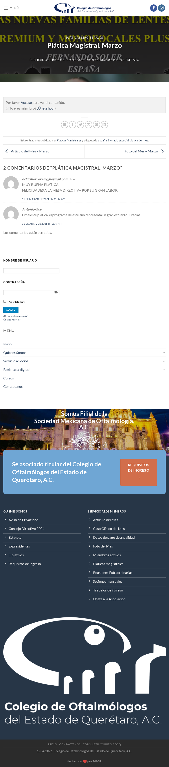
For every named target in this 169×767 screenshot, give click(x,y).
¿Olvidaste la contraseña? (15, 316)
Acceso (26, 102)
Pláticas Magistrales (84, 37)
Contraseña (14, 282)
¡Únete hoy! (46, 108)
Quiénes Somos (14, 352)
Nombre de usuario (20, 260)
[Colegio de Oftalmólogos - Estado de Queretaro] (84, 8)
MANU (97, 761)
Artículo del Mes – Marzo (30, 151)
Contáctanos (13, 386)
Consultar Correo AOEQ (102, 744)
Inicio (7, 344)
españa (102, 140)
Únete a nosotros (11, 319)
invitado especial (118, 140)
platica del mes (139, 140)
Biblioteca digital (16, 369)
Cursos (8, 378)
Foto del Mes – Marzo (142, 151)
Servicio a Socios (15, 361)
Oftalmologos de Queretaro (114, 60)
